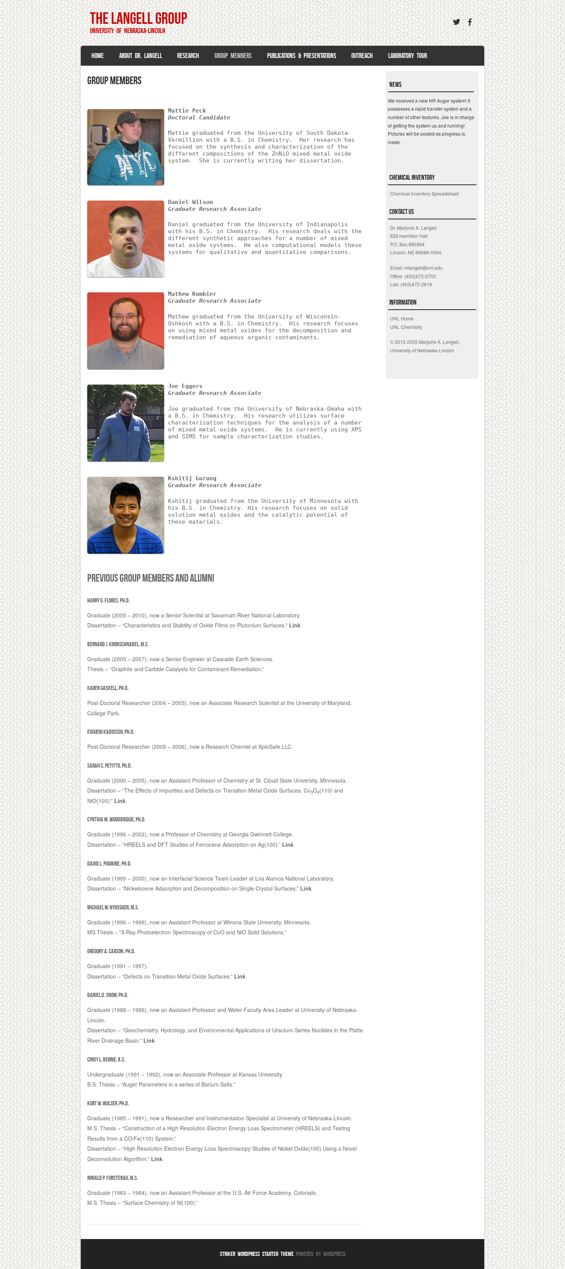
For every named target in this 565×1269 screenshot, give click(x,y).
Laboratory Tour (407, 56)
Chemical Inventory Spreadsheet (424, 193)
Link (295, 625)
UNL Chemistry (406, 326)
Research (188, 56)
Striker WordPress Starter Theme (257, 1254)
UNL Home (402, 318)
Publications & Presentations (301, 56)
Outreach (362, 56)
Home (97, 56)
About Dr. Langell (140, 56)
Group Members (233, 56)
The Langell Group (138, 18)
